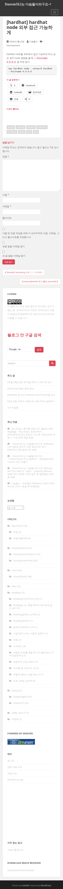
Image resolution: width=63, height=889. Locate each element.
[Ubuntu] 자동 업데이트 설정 (22, 449)
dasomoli (16, 525)
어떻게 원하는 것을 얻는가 (26, 674)
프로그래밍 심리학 (22, 680)
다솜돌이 (33, 41)
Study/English (20, 696)
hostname (42, 127)
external (20, 127)
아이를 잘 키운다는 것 (24, 668)
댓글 (5, 156)
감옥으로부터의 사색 (23, 627)
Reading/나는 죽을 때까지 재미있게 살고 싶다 (30, 607)
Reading (16, 592)
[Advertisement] (31, 813)
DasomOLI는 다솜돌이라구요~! (28, 4)
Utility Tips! (17, 712)
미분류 (15, 719)
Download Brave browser (20, 870)
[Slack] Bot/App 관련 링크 (20, 388)
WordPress (46, 885)
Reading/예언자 (21, 620)
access (11, 127)
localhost (12, 131)
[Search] (52, 363)
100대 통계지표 (15, 849)
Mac (14, 586)
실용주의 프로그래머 (23, 661)
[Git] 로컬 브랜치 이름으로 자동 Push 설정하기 (31, 401)
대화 (15, 639)
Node (21, 131)
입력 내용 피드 (14, 766)
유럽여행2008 (20, 538)
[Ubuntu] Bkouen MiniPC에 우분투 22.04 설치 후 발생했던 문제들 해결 (30, 474)
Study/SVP (18, 703)
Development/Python (24, 554)
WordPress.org (15, 779)
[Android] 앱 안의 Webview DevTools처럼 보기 (31, 394)
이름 (5, 194)
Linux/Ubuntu (20, 576)
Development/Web (23, 560)
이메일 (6, 206)
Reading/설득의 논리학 (25, 614)
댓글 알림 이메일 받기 (13, 246)
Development (13, 45)
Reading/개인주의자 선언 (26, 598)
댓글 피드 (12, 773)
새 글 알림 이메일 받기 (13, 255)
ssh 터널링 (12, 407)
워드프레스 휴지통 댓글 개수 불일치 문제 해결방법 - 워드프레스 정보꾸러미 (30, 430)
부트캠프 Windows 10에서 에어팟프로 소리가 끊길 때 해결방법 (31, 485)
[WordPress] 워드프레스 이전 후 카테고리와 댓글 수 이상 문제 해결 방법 (31, 436)
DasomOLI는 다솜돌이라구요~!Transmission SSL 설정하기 (24, 457)
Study (14, 690)
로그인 (10, 760)
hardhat (30, 127)
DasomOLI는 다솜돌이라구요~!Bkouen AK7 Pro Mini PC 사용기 (29, 470)
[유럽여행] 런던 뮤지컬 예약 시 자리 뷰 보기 (29, 382)
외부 (29, 131)
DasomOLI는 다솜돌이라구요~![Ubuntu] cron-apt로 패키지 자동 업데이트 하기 (30, 445)
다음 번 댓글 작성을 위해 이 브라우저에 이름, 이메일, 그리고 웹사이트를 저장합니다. (30, 235)
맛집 (15, 531)
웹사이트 (6, 217)
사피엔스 (17, 646)
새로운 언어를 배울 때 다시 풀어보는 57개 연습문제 (31, 654)
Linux (14, 570)
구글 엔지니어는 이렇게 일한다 (29, 633)
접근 (36, 131)
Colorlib (25, 885)
